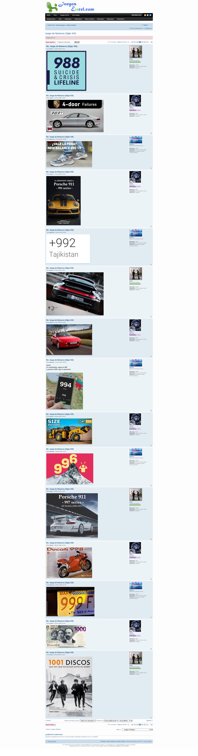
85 (151, 42)
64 (132, 42)
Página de (121, 42)
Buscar (146, 25)
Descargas (76, 15)
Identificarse (148, 28)
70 (147, 42)
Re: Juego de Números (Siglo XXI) (61, 46)
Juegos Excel (64, 15)
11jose (51, 97)
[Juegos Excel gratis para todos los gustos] (69, 12)
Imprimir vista (141, 25)
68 (142, 42)
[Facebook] (150, 16)
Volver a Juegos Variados (54, 729)
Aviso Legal (99, 746)
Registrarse (139, 28)
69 (145, 42)
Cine (60, 19)
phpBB (118, 746)
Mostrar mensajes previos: (72, 720)
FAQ (132, 28)
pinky (51, 48)
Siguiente (148, 720)
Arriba (151, 92)
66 (137, 42)
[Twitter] (147, 16)
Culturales (68, 19)
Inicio (48, 15)
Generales (100, 19)
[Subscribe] (145, 16)
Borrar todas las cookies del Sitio (116, 741)
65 (134, 42)
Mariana (52, 139)
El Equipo (103, 741)
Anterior (49, 720)
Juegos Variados (71, 25)
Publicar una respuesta (48, 42)
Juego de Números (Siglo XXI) (60, 33)
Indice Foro (51, 25)
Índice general (52, 741)
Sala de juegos (60, 25)
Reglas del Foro (50, 37)
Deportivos (78, 19)
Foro (55, 15)
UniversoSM (125, 746)
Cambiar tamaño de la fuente (150, 25)
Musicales (110, 19)
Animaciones (51, 19)
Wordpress (112, 746)
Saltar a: (118, 729)
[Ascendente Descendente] (126, 720)
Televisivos (120, 19)
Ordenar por (100, 720)
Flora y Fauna (89, 19)
